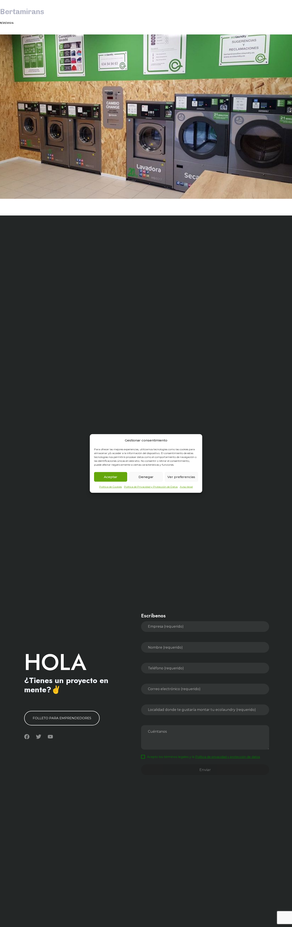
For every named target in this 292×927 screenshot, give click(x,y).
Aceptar (110, 477)
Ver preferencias (181, 477)
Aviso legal (186, 486)
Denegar (146, 477)
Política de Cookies (110, 486)
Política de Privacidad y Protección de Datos (151, 486)
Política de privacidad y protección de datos (227, 757)
